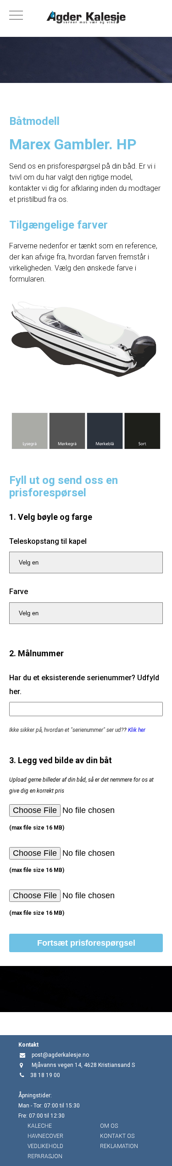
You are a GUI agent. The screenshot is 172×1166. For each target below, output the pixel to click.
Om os (109, 1126)
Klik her (136, 730)
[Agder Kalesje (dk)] (86, 18)
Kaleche (40, 1126)
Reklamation (119, 1146)
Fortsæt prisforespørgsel (86, 943)
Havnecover (45, 1136)
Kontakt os (117, 1136)
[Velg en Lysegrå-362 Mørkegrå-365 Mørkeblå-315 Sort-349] (86, 613)
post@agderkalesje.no (60, 1055)
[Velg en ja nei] (86, 562)
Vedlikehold (45, 1146)
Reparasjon (45, 1156)
